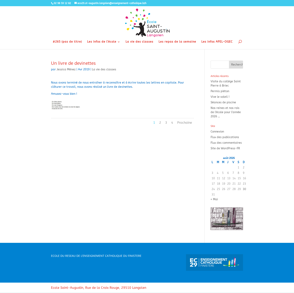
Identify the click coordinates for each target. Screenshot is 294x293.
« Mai (214, 199)
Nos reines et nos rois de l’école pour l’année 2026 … (226, 112)
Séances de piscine (223, 102)
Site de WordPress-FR (225, 148)
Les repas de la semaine (177, 41)
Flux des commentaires (226, 143)
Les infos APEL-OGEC (217, 41)
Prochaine (184, 123)
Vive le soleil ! (220, 97)
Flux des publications (225, 137)
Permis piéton (220, 91)
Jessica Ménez (66, 69)
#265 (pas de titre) (67, 41)
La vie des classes (139, 41)
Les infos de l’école (101, 41)
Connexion (217, 131)
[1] (66, 110)
